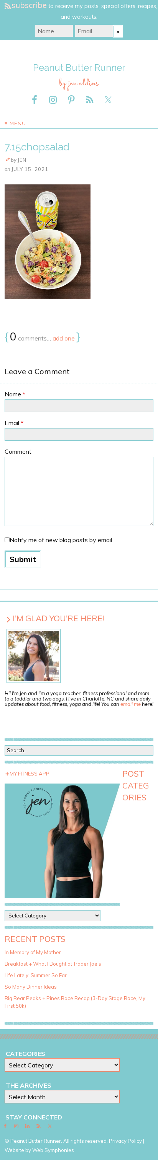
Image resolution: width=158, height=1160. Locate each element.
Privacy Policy (125, 1141)
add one (64, 338)
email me (130, 704)
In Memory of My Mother (33, 952)
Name (15, 394)
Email (14, 423)
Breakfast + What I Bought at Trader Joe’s (53, 964)
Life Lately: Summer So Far (36, 975)
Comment (18, 451)
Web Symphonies (53, 1150)
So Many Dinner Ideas (31, 987)
